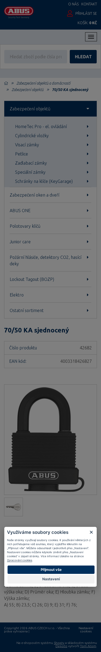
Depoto (61, 646)
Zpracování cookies (19, 560)
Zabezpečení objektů (27, 90)
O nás (73, 4)
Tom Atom (88, 646)
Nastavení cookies (86, 629)
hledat (83, 56)
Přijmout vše (51, 569)
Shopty (59, 642)
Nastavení (51, 579)
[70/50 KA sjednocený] (50, 439)
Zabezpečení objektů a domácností (43, 83)
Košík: (87, 23)
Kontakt (89, 4)
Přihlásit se (86, 13)
